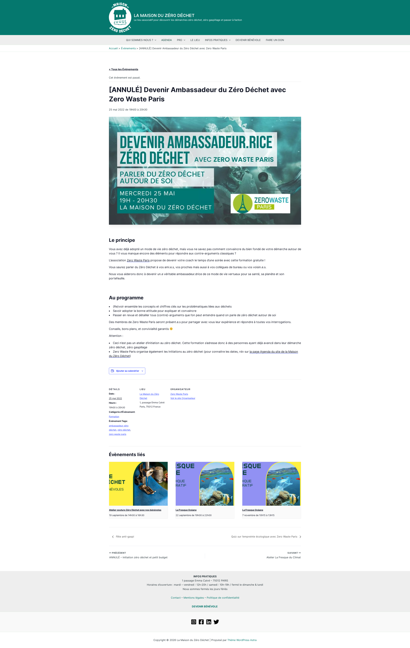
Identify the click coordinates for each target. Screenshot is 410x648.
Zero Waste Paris (138, 260)
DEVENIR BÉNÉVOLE (205, 606)
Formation (114, 416)
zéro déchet (124, 429)
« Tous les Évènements (123, 69)
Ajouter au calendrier (127, 370)
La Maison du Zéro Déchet (164, 15)
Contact (176, 597)
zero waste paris (117, 434)
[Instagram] (194, 622)
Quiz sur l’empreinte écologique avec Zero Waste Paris (264, 536)
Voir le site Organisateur (182, 398)
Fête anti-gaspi (124, 536)
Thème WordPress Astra (242, 640)
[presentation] (138, 484)
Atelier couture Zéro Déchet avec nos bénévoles (135, 510)
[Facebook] (201, 622)
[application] (154, 40)
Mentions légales (194, 597)
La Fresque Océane (186, 510)
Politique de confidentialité (223, 597)
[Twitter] (216, 622)
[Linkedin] (209, 622)
